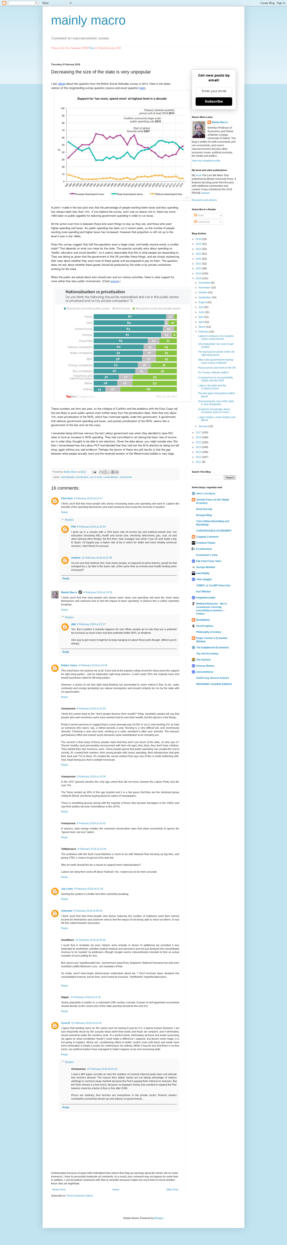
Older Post (172, 1189)
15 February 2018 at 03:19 (102, 1069)
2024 (199, 249)
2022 (199, 258)
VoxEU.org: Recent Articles (212, 678)
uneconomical (204, 671)
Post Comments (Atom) (80, 1195)
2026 (199, 239)
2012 (199, 457)
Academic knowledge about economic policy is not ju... (214, 411)
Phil (73, 526)
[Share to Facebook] (113, 472)
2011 (199, 461)
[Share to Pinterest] (117, 472)
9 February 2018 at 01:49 (88, 888)
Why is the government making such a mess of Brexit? (215, 361)
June (202, 312)
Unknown (66, 910)
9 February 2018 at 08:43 (88, 910)
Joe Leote (67, 888)
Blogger (158, 1218)
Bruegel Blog (204, 515)
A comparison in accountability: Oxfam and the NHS (215, 379)
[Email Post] (94, 472)
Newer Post (58, 1189)
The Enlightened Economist (212, 647)
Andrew (75, 557)
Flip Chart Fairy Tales (208, 561)
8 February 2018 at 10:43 (93, 665)
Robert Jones (69, 665)
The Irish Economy (207, 653)
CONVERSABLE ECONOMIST (214, 530)
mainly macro (88, 20)
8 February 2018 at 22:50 (91, 526)
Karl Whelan (203, 591)
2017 (199, 432)
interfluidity (203, 573)
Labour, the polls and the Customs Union (212, 387)
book (198, 175)
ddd (73, 624)
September (205, 297)
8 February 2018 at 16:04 (92, 848)
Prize (91, 48)
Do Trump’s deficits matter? (213, 372)
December (205, 282)
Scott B (65, 1023)
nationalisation (68, 477)
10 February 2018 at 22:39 (97, 557)
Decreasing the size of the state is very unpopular (216, 403)
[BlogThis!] (105, 472)
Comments (203, 221)
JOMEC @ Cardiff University (213, 585)
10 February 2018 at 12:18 (85, 997)
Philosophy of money (208, 632)
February (204, 331)
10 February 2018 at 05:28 (90, 940)
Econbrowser (204, 549)
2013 (199, 452)
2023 (199, 253)
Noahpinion (203, 619)
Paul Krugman (204, 625)
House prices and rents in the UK (217, 367)
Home (115, 1189)
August (203, 302)
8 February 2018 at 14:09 (91, 776)
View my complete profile (206, 160)
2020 (199, 268)
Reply (64, 512)
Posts (200, 215)
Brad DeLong (204, 509)
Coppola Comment (207, 536)
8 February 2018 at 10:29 (97, 592)
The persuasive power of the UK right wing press (216, 353)
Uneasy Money (205, 665)
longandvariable (205, 597)
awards (205, 193)
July (201, 307)
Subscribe (214, 101)
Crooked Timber (206, 542)
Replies (69, 519)
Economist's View (206, 555)
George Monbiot (205, 567)
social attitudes (110, 477)
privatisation (82, 477)
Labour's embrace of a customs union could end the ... (216, 337)
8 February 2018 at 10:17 (88, 498)
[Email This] (101, 472)
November (205, 287)
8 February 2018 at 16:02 (91, 823)
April (201, 322)
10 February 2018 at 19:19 (86, 1023)
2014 (199, 447)
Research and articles (204, 200)
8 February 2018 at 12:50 (91, 708)
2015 (199, 442)
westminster (126, 477)
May (201, 316)
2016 (199, 437)
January (203, 426)
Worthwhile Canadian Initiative (214, 684)
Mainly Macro (69, 592)
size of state (96, 477)
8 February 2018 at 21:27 (91, 624)
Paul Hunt (67, 498)
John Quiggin (204, 579)
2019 (199, 273)
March (202, 326)
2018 (199, 278)
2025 (199, 243)
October (203, 292)
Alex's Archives (205, 493)
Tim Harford (203, 659)
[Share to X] (109, 472)
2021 (199, 263)
